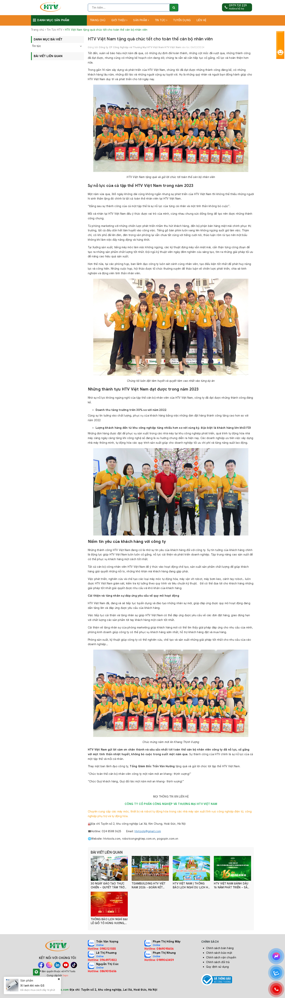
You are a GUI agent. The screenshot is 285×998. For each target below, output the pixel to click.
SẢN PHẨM (140, 20)
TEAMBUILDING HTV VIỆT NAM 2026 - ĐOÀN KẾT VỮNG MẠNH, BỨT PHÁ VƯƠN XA (148, 885)
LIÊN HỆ (201, 20)
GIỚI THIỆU (118, 20)
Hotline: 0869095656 (159, 948)
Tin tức (36, 46)
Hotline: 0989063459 (159, 960)
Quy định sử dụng (217, 966)
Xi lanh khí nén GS (32, 985)
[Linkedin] (57, 965)
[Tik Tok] (74, 965)
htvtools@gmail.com (148, 831)
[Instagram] (49, 965)
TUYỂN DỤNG (182, 20)
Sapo (65, 975)
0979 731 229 (238, 5)
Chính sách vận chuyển (221, 957)
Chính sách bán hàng (220, 948)
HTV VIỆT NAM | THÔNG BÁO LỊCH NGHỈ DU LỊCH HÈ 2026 (191, 885)
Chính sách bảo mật (219, 953)
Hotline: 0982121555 (102, 948)
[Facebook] (41, 965)
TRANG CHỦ (98, 20)
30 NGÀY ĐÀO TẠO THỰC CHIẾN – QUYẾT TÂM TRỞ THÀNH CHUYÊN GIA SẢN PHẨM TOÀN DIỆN (108, 885)
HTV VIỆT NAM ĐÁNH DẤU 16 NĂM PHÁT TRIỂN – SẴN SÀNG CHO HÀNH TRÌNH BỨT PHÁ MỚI (231, 885)
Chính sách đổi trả (218, 962)
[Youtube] (66, 965)
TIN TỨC (160, 20)
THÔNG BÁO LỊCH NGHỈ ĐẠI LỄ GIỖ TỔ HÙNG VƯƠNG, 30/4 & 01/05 (109, 921)
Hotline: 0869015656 (102, 971)
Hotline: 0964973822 (102, 960)
